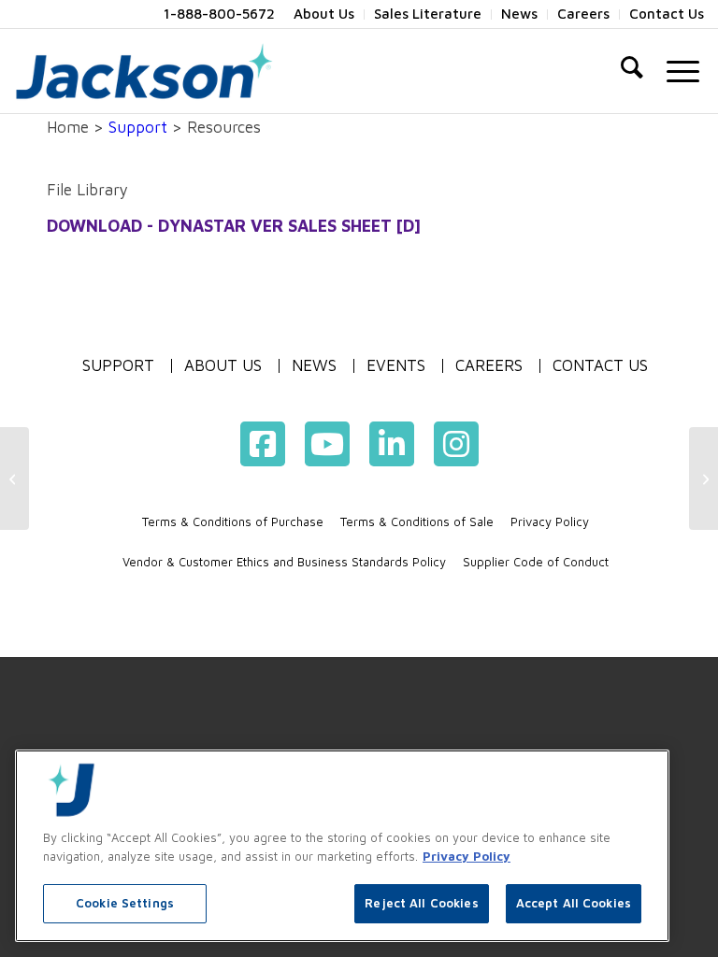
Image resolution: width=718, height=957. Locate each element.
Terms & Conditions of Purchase (232, 521)
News (314, 366)
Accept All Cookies (573, 902)
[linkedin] (391, 443)
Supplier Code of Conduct (536, 561)
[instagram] (456, 443)
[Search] (631, 71)
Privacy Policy (549, 521)
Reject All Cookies (421, 902)
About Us (223, 366)
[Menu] (683, 71)
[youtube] (327, 443)
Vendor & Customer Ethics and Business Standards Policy (284, 561)
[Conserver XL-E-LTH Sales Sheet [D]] (14, 478)
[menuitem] (324, 14)
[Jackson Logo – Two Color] (144, 71)
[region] (342, 846)
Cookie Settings (125, 902)
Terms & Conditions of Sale (417, 521)
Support (137, 127)
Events (395, 366)
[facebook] (262, 443)
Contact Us (600, 366)
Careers (489, 366)
